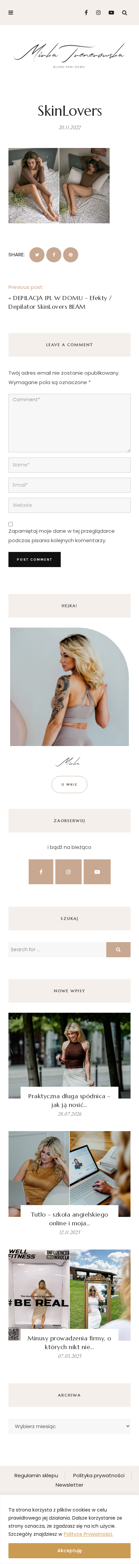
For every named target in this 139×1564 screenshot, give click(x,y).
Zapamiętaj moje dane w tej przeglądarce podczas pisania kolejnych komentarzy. (61, 535)
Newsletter (69, 1484)
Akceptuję (69, 1550)
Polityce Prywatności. (88, 1534)
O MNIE (69, 784)
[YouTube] (110, 12)
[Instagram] (96, 12)
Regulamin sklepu (36, 1475)
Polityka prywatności (98, 1475)
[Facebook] (83, 12)
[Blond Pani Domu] (69, 54)
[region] (69, 1529)
